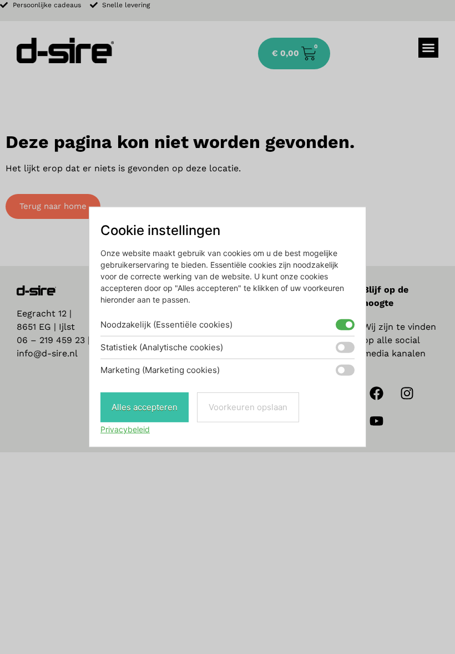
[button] (428, 48)
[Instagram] (407, 393)
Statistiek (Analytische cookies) (161, 347)
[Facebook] (377, 393)
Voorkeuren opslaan (248, 407)
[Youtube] (377, 421)
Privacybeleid (125, 429)
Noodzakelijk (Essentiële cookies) (166, 324)
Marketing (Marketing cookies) (160, 370)
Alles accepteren (145, 407)
